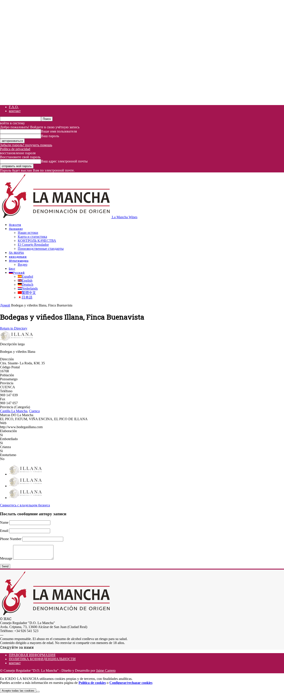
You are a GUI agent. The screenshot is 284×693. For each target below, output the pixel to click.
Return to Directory (13, 328)
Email (4, 531)
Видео (22, 264)
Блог (12, 268)
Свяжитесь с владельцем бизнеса (25, 505)
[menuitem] (17, 272)
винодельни (18, 256)
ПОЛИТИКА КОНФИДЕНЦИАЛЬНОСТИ (42, 659)
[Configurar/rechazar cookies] (38, 691)
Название (16, 228)
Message (6, 558)
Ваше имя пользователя (59, 131)
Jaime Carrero (106, 670)
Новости (15, 224)
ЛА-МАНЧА (16, 252)
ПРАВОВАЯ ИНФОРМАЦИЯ (32, 655)
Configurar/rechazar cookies (130, 683)
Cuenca (34, 411)
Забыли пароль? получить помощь (26, 145)
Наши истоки (28, 232)
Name (4, 522)
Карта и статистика (32, 236)
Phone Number (10, 539)
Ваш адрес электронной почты (64, 161)
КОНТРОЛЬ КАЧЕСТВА (37, 240)
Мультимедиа (18, 260)
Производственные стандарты (41, 248)
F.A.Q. (14, 107)
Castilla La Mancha (13, 411)
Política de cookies (92, 683)
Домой (5, 305)
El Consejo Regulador (33, 244)
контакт (15, 111)
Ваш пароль (50, 136)
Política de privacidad (15, 149)
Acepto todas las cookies (18, 690)
